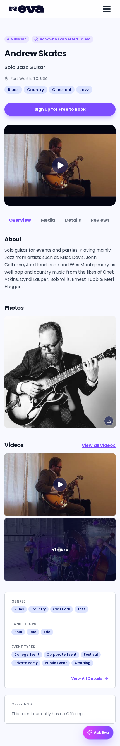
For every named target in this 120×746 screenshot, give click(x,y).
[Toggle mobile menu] (106, 9)
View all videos (99, 445)
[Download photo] (108, 420)
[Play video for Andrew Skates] (60, 165)
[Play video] (60, 484)
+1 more (60, 549)
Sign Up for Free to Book (60, 109)
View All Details (86, 678)
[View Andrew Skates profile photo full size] (60, 372)
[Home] (27, 9)
